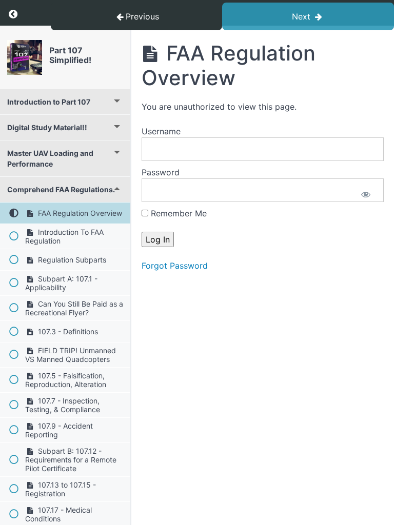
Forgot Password (175, 265)
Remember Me (177, 213)
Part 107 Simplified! (70, 55)
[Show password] (366, 195)
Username (161, 131)
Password (161, 172)
